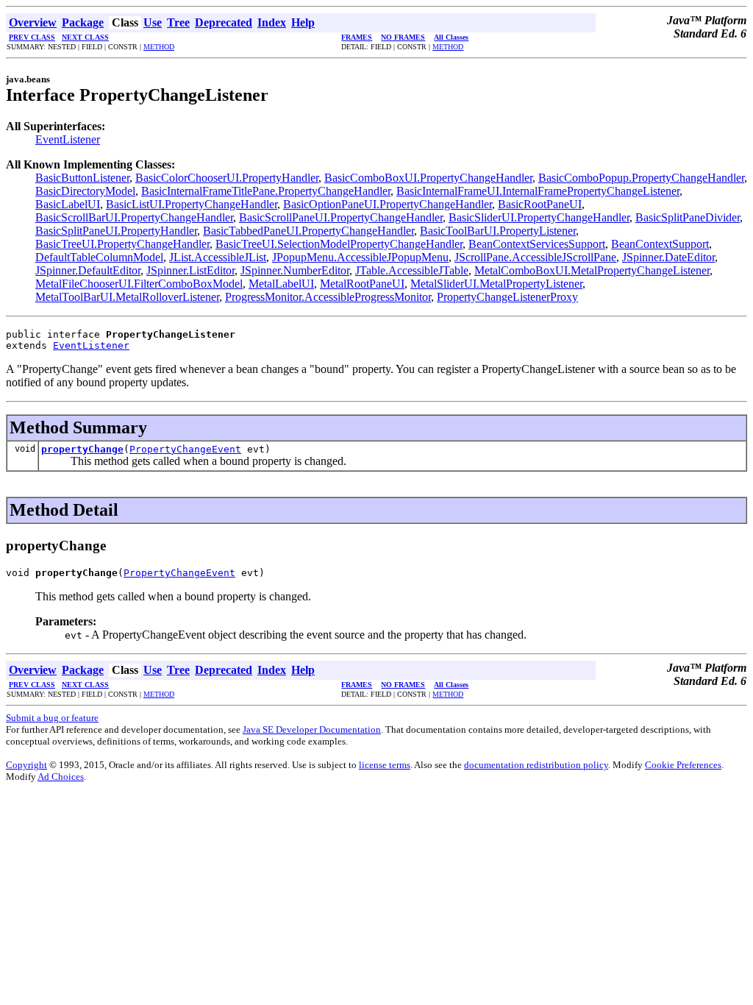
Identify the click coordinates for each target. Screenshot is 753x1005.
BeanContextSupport (660, 244)
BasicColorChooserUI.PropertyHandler (226, 177)
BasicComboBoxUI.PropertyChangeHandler (428, 177)
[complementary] (683, 764)
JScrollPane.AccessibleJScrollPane (535, 257)
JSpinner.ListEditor (190, 270)
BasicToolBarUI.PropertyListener (498, 230)
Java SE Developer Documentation (312, 729)
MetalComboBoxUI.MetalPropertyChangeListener (592, 270)
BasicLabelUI (67, 204)
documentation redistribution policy (536, 764)
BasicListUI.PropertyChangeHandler (191, 204)
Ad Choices (61, 776)
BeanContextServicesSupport (536, 244)
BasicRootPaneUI (540, 204)
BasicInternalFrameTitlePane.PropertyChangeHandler (265, 191)
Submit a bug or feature (52, 717)
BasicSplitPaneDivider (687, 217)
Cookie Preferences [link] (683, 764)
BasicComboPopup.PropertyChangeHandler (641, 177)
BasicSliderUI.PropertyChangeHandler (539, 217)
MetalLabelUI (281, 283)
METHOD (158, 47)
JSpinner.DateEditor (668, 257)
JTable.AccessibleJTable (411, 270)
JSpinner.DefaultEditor (87, 270)
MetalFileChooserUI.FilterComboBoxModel (139, 283)
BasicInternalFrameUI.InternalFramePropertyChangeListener (537, 191)
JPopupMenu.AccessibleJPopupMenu (360, 257)
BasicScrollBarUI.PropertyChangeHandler (134, 217)
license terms (384, 764)
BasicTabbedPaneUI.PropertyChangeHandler (308, 230)
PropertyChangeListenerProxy (507, 297)
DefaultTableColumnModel (99, 257)
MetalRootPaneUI (362, 283)
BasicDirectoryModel (85, 191)
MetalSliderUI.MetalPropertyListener (496, 283)
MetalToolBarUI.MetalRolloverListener (127, 297)
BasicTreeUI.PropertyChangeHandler (122, 244)
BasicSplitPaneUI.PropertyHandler (116, 230)
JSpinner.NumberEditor (294, 270)
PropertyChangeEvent (185, 449)
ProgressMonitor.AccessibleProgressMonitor (328, 297)
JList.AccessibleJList (217, 257)
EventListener (67, 139)
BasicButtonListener (82, 177)
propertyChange (82, 449)
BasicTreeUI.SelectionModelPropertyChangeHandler (339, 244)
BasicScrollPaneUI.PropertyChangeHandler (341, 217)
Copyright (26, 764)
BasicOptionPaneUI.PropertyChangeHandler (387, 204)
